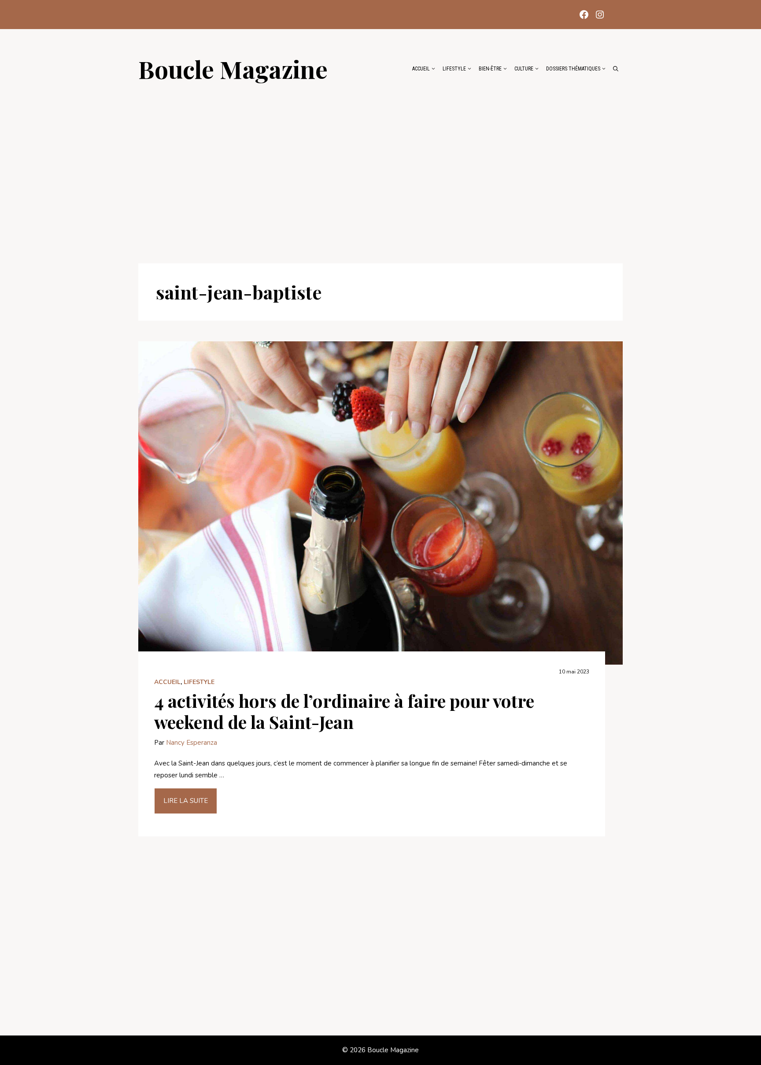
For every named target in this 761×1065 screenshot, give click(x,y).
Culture (523, 69)
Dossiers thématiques (573, 69)
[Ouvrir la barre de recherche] (616, 68)
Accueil (421, 69)
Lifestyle (454, 69)
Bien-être (490, 69)
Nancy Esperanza (191, 742)
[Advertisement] (380, 168)
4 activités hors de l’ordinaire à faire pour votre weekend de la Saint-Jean (344, 711)
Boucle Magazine (233, 68)
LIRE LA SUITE (185, 800)
